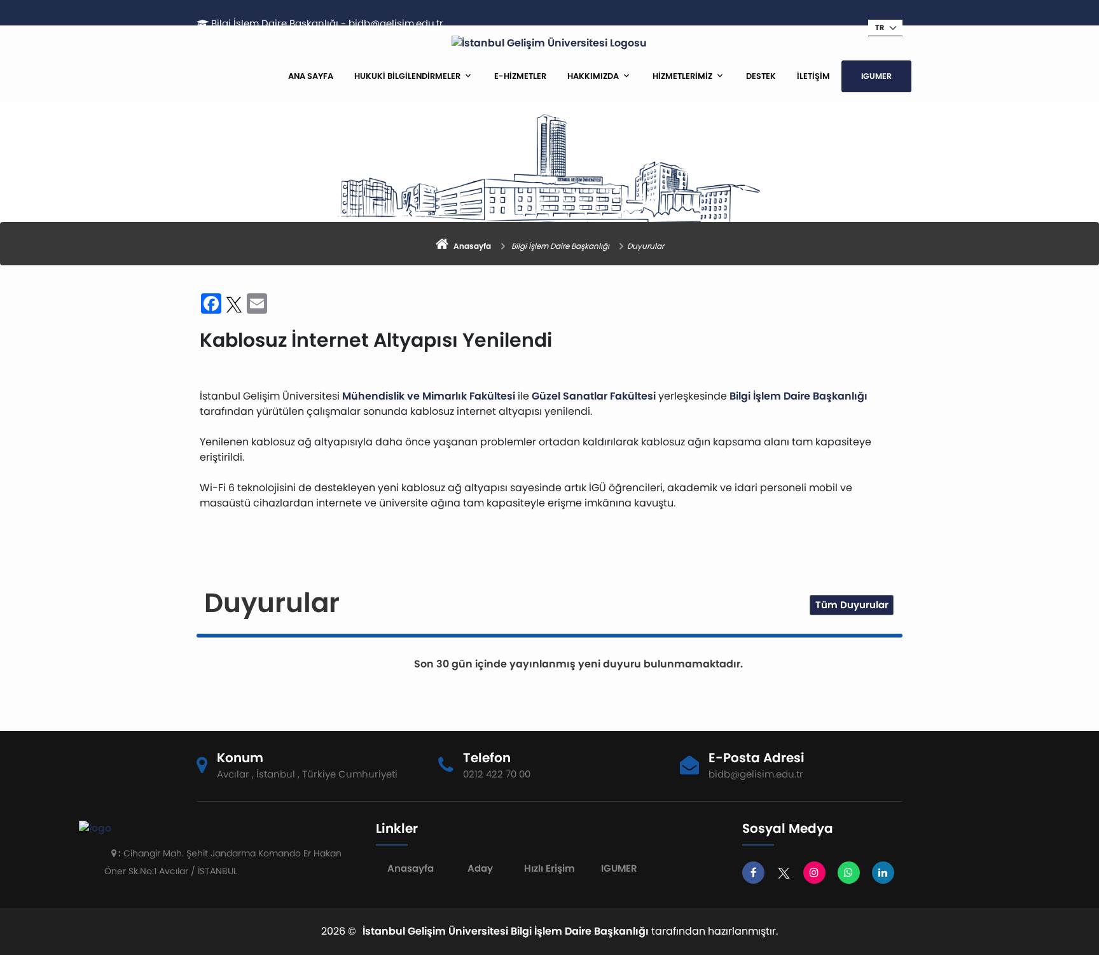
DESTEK (761, 76)
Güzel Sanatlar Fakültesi (594, 396)
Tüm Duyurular (851, 604)
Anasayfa (410, 868)
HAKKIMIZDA (593, 76)
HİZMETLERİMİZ (682, 76)
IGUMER (876, 76)
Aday (480, 868)
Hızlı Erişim (549, 868)
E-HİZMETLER (520, 76)
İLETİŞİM (813, 76)
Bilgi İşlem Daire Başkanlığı (798, 396)
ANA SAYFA (310, 76)
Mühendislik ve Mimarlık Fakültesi (428, 396)
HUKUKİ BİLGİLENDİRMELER (407, 76)
